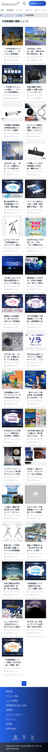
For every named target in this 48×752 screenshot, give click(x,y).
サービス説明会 (12, 700)
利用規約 (9, 710)
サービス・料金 (12, 696)
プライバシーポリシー (14, 714)
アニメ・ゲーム (40, 10)
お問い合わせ (11, 728)
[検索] (24, 3)
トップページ (7, 15)
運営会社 (9, 691)
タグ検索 (18, 15)
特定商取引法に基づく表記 (16, 705)
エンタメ (19, 10)
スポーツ (28, 10)
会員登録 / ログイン (37, 3)
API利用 (9, 724)
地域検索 (9, 10)
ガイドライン (11, 719)
